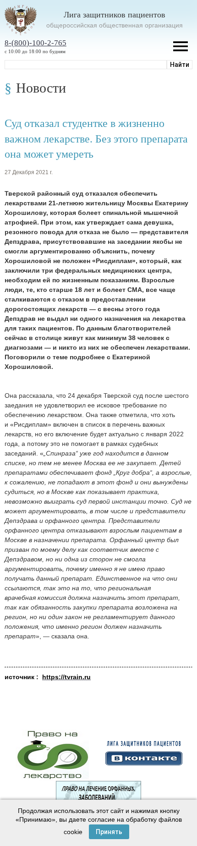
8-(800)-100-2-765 (35, 42)
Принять (109, 831)
